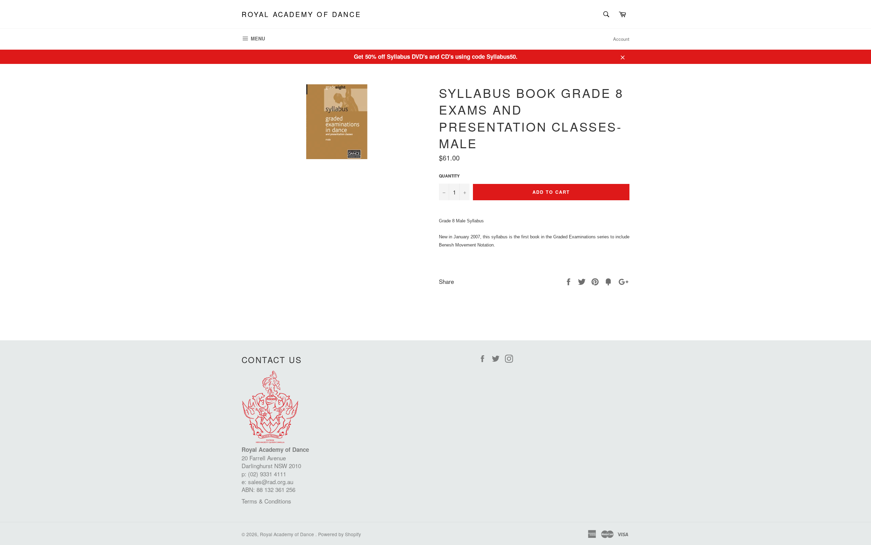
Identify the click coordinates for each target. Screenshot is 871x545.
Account (621, 39)
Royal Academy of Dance (301, 14)
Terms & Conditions (266, 501)
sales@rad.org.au (270, 481)
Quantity (449, 176)
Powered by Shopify (339, 534)
